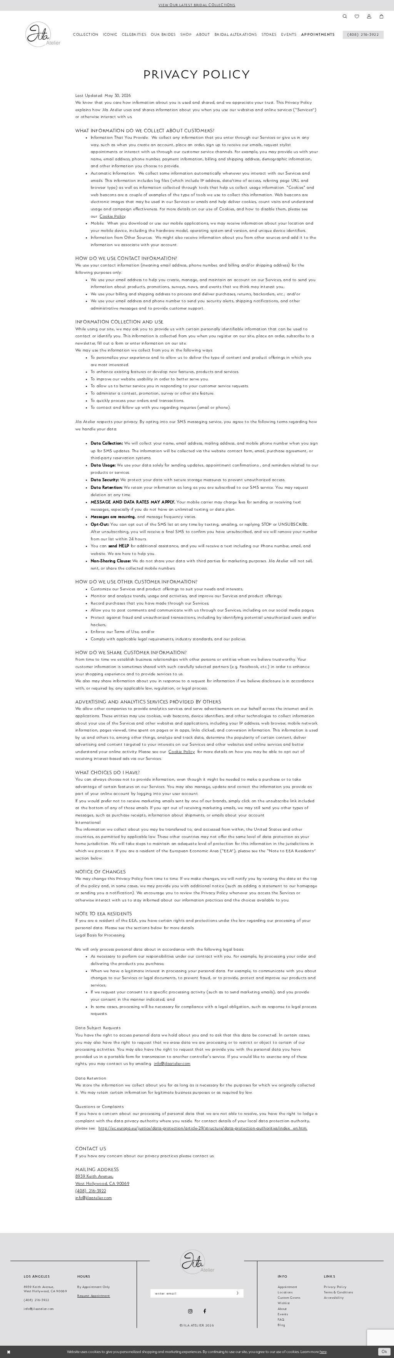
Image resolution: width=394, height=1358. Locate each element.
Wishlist (284, 1303)
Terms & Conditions (338, 1292)
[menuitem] (363, 35)
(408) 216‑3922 (90, 1190)
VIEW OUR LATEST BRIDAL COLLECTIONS (197, 5)
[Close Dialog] (8, 1352)
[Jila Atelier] (197, 1261)
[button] (369, 16)
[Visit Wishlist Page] (357, 16)
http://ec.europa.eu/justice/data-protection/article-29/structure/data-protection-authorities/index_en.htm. (202, 1128)
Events (283, 1314)
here (323, 1352)
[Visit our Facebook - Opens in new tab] (204, 1311)
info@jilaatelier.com (172, 1063)
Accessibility (334, 1298)
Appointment (287, 1287)
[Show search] (345, 16)
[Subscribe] (236, 1293)
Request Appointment (93, 1296)
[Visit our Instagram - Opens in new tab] (190, 1311)
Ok (385, 1352)
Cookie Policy (112, 216)
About (282, 1309)
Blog (281, 1325)
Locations (285, 1292)
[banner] (43, 34)
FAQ (281, 1319)
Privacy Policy (335, 1287)
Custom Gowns (289, 1298)
